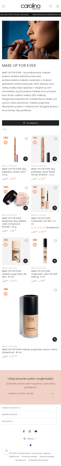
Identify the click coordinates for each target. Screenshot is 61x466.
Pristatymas (21, 460)
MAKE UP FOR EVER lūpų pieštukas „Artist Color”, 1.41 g (14, 172)
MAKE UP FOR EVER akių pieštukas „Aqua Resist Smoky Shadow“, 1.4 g (43, 172)
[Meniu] (3, 6)
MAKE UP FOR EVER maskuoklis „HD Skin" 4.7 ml (43, 221)
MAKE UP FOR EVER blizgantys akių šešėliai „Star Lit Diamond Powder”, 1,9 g (14, 222)
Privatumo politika (29, 456)
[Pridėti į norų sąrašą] (26, 138)
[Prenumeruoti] (53, 394)
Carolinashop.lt (23, 453)
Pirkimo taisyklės (47, 456)
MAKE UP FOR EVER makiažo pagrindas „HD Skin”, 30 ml (14, 274)
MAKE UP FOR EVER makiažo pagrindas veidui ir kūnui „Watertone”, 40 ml (30, 351)
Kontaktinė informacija (38, 460)
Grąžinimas (14, 456)
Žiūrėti (25, 158)
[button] (50, 6)
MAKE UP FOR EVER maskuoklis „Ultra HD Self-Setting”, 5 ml (44, 274)
